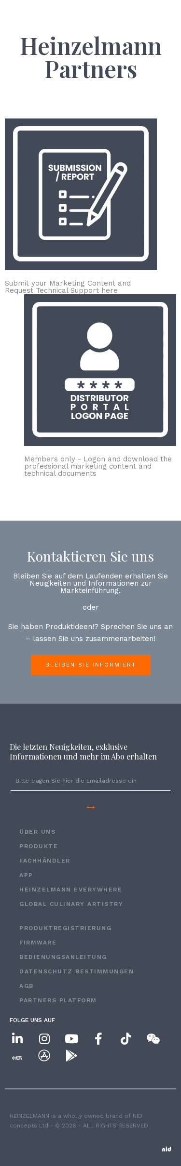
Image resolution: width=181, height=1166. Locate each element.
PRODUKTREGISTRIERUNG (65, 928)
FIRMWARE (37, 942)
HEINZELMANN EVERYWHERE (70, 889)
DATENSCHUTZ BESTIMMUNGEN (76, 971)
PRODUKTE (38, 846)
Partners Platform (58, 1000)
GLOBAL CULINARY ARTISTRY (71, 904)
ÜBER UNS (37, 831)
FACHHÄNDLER (44, 860)
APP (26, 875)
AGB (26, 986)
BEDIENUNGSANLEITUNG (63, 957)
